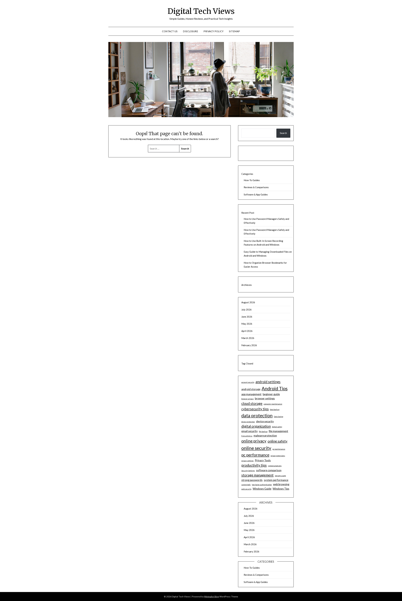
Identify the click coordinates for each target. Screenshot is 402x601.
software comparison (268, 470)
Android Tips (275, 388)
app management (251, 394)
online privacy (253, 440)
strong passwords (252, 480)
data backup (274, 409)
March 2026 (247, 338)
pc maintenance (278, 449)
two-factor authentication (262, 485)
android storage (250, 389)
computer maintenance (273, 404)
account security (247, 382)
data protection (257, 415)
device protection (248, 422)
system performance (276, 480)
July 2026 (246, 309)
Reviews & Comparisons (256, 187)
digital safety (277, 427)
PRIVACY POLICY (213, 31)
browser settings (265, 398)
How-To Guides (252, 180)
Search (283, 133)
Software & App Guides (256, 194)
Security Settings (248, 471)
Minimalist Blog (211, 596)
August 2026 (248, 302)
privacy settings (247, 461)
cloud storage (251, 403)
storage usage (280, 476)
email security (249, 431)
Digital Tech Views (201, 11)
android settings (267, 382)
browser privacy (247, 399)
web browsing (281, 484)
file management (278, 431)
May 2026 (246, 323)
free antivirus (246, 436)
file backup (263, 431)
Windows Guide (262, 488)
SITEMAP (234, 31)
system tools (246, 485)
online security (256, 448)
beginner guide (271, 394)
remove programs (275, 466)
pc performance (255, 454)
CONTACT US (169, 31)
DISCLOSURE (190, 31)
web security (246, 489)
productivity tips (254, 465)
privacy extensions (278, 456)
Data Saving (278, 416)
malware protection (265, 435)
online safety (277, 441)
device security (265, 421)
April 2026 (247, 331)
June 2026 (246, 316)
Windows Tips (281, 488)
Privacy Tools (263, 460)
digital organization (256, 426)
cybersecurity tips (255, 409)
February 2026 (249, 345)
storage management (257, 475)
